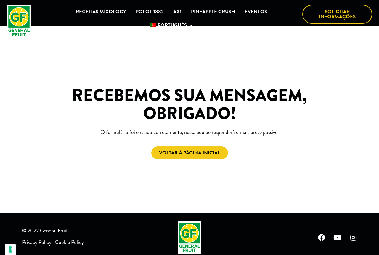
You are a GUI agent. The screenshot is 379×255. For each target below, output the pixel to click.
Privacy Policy (36, 242)
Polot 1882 (150, 11)
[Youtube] (337, 237)
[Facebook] (321, 237)
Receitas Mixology (101, 11)
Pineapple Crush (213, 11)
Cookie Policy (69, 242)
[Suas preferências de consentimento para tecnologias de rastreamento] (10, 249)
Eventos (256, 11)
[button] (337, 14)
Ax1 (177, 11)
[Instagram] (353, 237)
